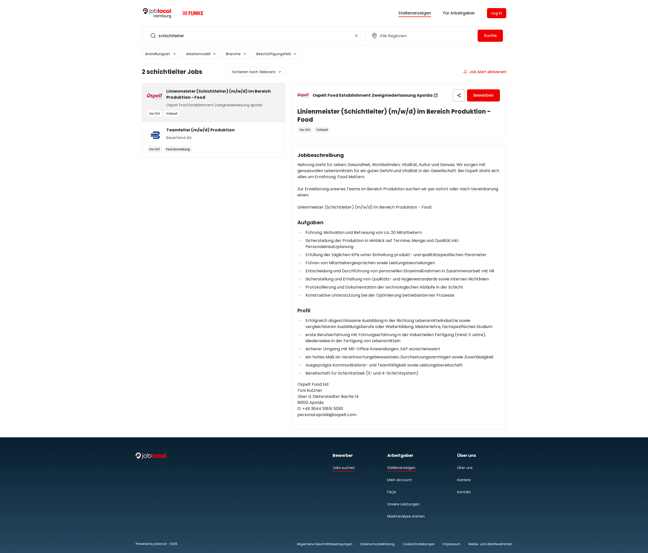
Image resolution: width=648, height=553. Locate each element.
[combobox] (252, 36)
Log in (496, 13)
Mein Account (399, 479)
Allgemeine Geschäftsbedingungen (324, 544)
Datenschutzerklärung (377, 544)
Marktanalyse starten (406, 516)
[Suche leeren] (356, 35)
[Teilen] (459, 95)
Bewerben (483, 95)
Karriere (464, 479)
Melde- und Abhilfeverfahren (490, 544)
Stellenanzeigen (414, 13)
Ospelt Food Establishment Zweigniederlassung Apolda (373, 95)
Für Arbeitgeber (459, 13)
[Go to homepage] (157, 13)
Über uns (465, 467)
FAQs (391, 492)
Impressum (451, 544)
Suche (490, 35)
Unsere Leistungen (403, 504)
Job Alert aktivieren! (487, 71)
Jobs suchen (344, 467)
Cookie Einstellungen (419, 544)
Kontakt (464, 492)
